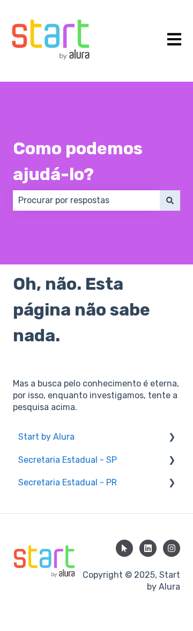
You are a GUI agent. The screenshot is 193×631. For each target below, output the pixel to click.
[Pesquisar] (170, 200)
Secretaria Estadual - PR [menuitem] (67, 482)
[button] (171, 438)
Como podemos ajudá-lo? (78, 161)
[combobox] (86, 200)
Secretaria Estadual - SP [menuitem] (67, 460)
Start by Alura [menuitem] (46, 437)
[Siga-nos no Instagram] (171, 548)
